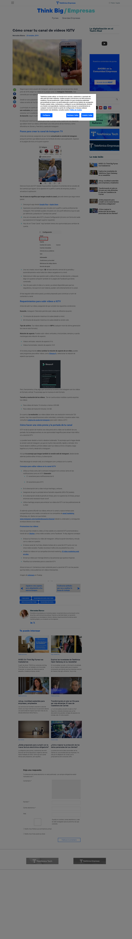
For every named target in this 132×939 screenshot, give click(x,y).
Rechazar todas (72, 115)
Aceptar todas (87, 115)
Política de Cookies (76, 110)
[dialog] (67, 107)
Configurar (46, 115)
